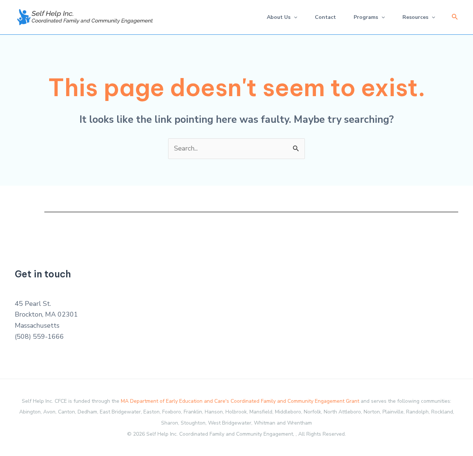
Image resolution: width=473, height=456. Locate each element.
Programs (366, 17)
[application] (293, 17)
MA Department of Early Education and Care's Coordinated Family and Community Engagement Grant (240, 401)
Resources (415, 17)
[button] (455, 17)
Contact (325, 17)
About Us (278, 17)
